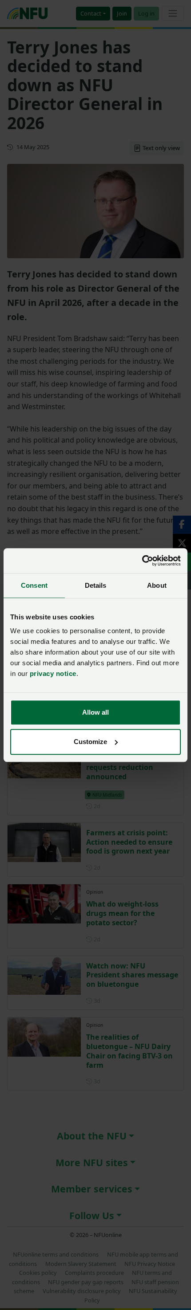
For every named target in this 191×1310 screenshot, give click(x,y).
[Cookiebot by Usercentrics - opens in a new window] (142, 560)
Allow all (95, 712)
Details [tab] (96, 585)
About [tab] (157, 585)
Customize (90, 741)
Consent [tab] (34, 585)
